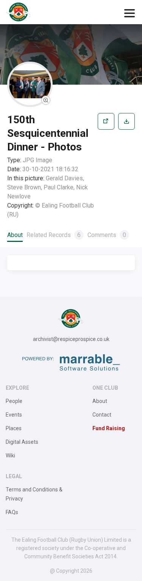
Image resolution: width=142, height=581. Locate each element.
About (15, 235)
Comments (106, 235)
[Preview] (106, 166)
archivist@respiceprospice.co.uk (71, 339)
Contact (101, 415)
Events (14, 415)
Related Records (54, 235)
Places (14, 428)
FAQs (12, 512)
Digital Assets (22, 442)
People (14, 401)
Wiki (10, 455)
